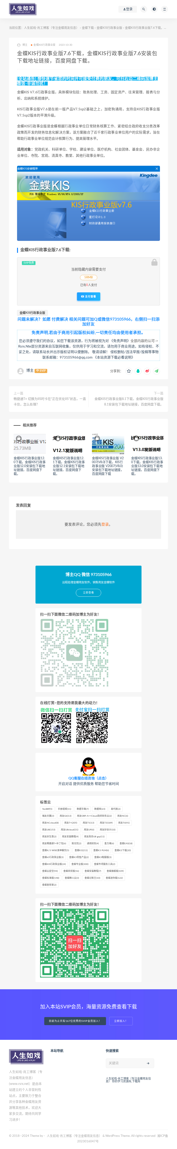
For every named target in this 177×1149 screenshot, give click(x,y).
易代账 (116, 809)
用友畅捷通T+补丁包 (54, 843)
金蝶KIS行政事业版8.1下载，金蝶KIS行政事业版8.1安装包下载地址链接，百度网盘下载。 (128, 401)
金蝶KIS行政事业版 (109, 27)
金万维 (109, 843)
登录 (105, 524)
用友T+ (70, 823)
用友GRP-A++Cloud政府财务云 (94, 816)
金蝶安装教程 (93, 871)
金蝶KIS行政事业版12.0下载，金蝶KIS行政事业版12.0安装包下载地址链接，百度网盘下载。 (30, 466)
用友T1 (88, 823)
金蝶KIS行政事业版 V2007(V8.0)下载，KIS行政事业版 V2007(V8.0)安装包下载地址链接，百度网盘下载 (108, 466)
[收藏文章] (128, 371)
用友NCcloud (50, 823)
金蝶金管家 (49, 885)
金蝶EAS (126, 843)
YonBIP (47, 809)
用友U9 (89, 830)
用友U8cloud (69, 830)
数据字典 (83, 809)
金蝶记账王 (92, 878)
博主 (30, 370)
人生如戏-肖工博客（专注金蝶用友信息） (51, 27)
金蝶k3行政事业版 (53, 857)
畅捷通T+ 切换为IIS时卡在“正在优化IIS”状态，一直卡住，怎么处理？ (50, 401)
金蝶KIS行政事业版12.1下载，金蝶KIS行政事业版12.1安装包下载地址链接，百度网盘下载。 (69, 466)
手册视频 (64, 809)
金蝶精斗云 (72, 878)
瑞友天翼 (48, 816)
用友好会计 (107, 830)
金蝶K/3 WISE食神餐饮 (55, 850)
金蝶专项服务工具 (104, 864)
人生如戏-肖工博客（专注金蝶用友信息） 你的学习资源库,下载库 (128, 1080)
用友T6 (124, 823)
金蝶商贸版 (71, 871)
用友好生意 (49, 836)
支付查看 (90, 296)
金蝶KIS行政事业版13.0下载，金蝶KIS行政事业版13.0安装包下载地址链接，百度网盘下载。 (147, 466)
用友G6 (65, 816)
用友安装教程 (70, 836)
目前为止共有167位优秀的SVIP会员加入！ (75, 1021)
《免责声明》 (120, 341)
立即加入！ (121, 1021)
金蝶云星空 (50, 871)
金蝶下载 (88, 27)
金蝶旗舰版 (115, 871)
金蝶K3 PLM (101, 850)
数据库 (99, 809)
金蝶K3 (81, 850)
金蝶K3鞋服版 (103, 857)
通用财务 (93, 843)
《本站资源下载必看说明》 (114, 357)
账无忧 (76, 843)
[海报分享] (156, 371)
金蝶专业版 (79, 864)
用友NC (122, 816)
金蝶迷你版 (114, 878)
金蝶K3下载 (123, 850)
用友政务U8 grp (94, 836)
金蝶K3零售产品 (79, 857)
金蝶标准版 (50, 878)
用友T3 (106, 823)
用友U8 (48, 830)
